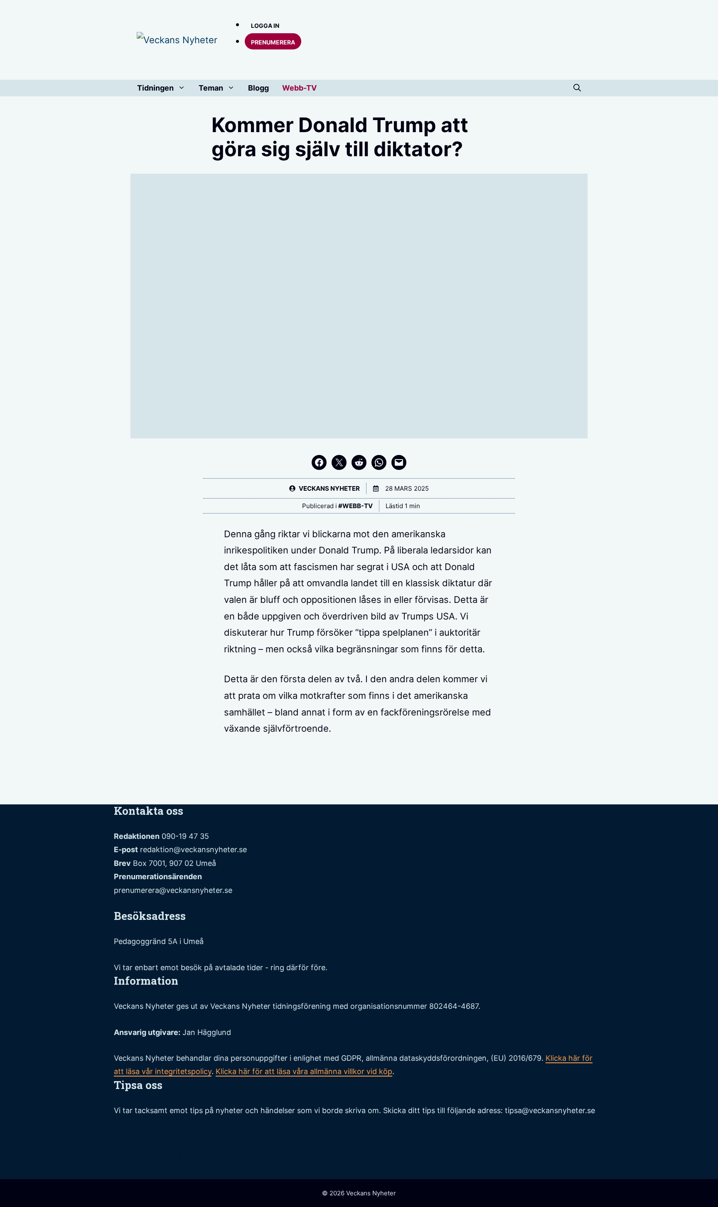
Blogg (258, 88)
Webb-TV (299, 88)
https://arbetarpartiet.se (166, 1170)
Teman (211, 88)
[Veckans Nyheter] (177, 39)
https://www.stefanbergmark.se (182, 1137)
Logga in (265, 25)
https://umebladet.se (159, 1154)
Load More (359, 785)
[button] (577, 88)
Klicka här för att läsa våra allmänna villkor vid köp (304, 1071)
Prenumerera (273, 42)
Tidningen (155, 88)
